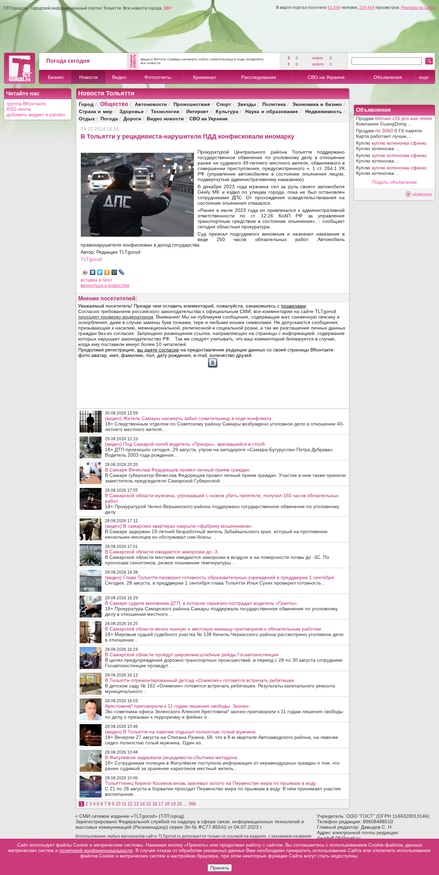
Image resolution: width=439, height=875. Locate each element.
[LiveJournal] (121, 272)
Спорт (223, 104)
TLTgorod (91, 259)
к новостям (117, 285)
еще (424, 77)
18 (167, 803)
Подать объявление (394, 182)
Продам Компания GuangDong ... (394, 121)
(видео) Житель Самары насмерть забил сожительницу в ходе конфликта (202, 59)
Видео (119, 77)
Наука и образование (271, 111)
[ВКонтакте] (92, 272)
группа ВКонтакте (26, 103)
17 (160, 803)
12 (130, 803)
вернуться (93, 285)
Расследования (258, 77)
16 (154, 803)
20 (179, 803)
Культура (227, 111)
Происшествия (192, 104)
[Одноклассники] (107, 272)
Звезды (246, 104)
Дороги (132, 118)
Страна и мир (95, 111)
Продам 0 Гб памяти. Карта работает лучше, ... (389, 133)
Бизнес (56, 77)
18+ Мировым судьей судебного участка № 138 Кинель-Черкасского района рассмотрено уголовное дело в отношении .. (224, 634)
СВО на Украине (326, 77)
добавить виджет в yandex (36, 114)
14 (142, 803)
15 (148, 803)
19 (173, 803)
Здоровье (131, 111)
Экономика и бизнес (317, 104)
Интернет (197, 111)
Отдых (87, 118)
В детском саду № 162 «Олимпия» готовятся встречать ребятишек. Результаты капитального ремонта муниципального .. (220, 686)
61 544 (334, 7)
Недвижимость (323, 111)
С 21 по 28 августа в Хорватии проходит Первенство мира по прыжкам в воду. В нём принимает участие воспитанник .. (223, 788)
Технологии (165, 111)
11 (124, 803)
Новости (88, 77)
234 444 (367, 7)
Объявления (387, 77)
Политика (274, 104)
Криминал (204, 77)
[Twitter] (100, 272)
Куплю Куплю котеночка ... (391, 145)
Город (86, 104)
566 (192, 803)
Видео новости (165, 118)
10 (118, 803)
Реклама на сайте (418, 7)
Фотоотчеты (157, 77)
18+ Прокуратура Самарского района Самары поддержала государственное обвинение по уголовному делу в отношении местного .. (221, 608)
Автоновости (151, 104)
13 (136, 803)
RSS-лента (19, 109)
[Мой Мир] (114, 272)
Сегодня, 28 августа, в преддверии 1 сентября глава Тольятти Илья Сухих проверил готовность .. (220, 580)
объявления (422, 194)
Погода (109, 118)
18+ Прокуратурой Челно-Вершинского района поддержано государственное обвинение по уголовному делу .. (222, 504)
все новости (151, 63)
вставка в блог (96, 280)
